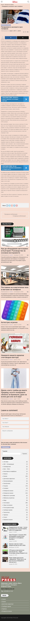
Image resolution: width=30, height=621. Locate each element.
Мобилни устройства (8, 498)
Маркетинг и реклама (9, 495)
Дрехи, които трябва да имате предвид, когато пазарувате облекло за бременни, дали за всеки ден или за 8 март (14, 393)
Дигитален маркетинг (9, 478)
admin (19, 30)
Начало (4, 599)
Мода (4, 500)
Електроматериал (8, 481)
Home (2, 4)
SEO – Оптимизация (8, 464)
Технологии (6, 512)
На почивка (6, 502)
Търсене (4, 451)
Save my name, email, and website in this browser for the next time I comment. (14, 443)
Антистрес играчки (9, 322)
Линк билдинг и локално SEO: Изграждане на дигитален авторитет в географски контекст (18, 537)
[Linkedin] (14, 206)
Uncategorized (7, 466)
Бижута (5, 473)
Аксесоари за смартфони (9, 471)
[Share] (11, 37)
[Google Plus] (12, 206)
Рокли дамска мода (8, 507)
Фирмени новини (7, 519)
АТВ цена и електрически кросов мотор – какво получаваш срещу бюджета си (18, 551)
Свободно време (7, 510)
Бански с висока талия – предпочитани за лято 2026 (17, 544)
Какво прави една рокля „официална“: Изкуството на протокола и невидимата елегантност (17, 560)
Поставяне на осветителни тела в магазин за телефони (14, 288)
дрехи (2, 76)
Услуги (5, 517)
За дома (5, 486)
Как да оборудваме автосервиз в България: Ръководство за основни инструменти (14, 251)
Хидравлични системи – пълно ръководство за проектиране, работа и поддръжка (18, 529)
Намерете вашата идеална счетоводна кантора (12, 356)
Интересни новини (9, 4)
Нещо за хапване (7, 505)
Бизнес (5, 476)
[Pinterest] (17, 206)
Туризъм (5, 514)
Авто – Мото (6, 469)
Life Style (5, 461)
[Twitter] (10, 206)
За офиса (5, 488)
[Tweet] (23, 37)
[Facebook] (7, 206)
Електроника (6, 483)
